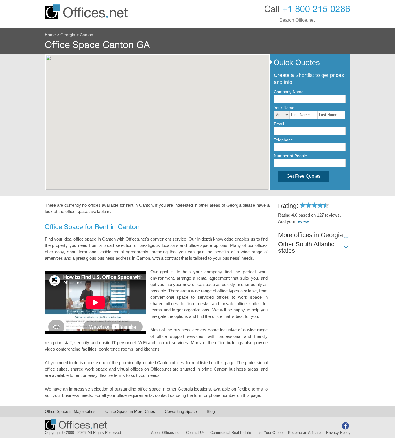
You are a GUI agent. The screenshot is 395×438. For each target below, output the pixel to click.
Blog (211, 411)
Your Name (284, 108)
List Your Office (269, 433)
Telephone (283, 140)
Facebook (345, 426)
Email (279, 124)
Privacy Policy (338, 433)
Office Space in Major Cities (70, 411)
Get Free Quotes (303, 176)
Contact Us (195, 433)
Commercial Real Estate (230, 433)
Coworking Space (181, 411)
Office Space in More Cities (130, 411)
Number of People (290, 156)
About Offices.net (165, 433)
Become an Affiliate (304, 433)
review (302, 221)
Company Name (289, 92)
